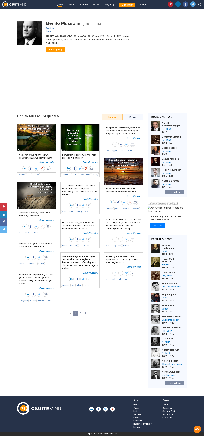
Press (122, 151)
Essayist (166, 264)
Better (108, 245)
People (86, 285)
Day (114, 245)
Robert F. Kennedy (171, 170)
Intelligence (23, 301)
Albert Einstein (170, 360)
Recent (132, 117)
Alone (79, 285)
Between (73, 245)
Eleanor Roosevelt (172, 327)
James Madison (170, 159)
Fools (49, 301)
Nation (41, 264)
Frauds (36, 233)
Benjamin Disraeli (171, 136)
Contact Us (167, 408)
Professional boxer (171, 286)
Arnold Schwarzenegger (171, 124)
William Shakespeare (169, 246)
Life (20, 233)
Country (130, 151)
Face (86, 211)
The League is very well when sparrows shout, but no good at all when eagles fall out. (122, 259)
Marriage (109, 209)
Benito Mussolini (46, 162)
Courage (65, 285)
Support (114, 151)
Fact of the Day (168, 417)
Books (96, 4)
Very (125, 279)
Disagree (35, 175)
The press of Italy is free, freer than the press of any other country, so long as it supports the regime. (123, 130)
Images (144, 4)
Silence (33, 301)
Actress (166, 353)
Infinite (82, 245)
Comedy (27, 233)
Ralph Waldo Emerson (168, 260)
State (117, 209)
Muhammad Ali (170, 283)
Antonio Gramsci (171, 181)
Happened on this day (142, 424)
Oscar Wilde (168, 272)
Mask (71, 211)
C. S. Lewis (167, 338)
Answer (41, 301)
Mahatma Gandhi (171, 316)
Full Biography (55, 49)
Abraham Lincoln (171, 372)
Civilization (31, 264)
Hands (65, 245)
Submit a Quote (169, 411)
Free (107, 151)
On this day (127, 4)
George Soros (169, 147)
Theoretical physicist (172, 364)
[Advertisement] (102, 87)
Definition (125, 209)
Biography (109, 4)
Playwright (167, 275)
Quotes (60, 4)
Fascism (135, 209)
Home (136, 405)
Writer (165, 308)
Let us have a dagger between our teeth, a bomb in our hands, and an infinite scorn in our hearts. (78, 225)
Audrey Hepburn (170, 349)
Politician (50, 28)
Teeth (89, 245)
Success (83, 4)
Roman (21, 264)
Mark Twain (168, 305)
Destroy (22, 175)
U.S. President (168, 375)
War (73, 285)
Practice (75, 175)
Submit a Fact (168, 414)
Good (108, 279)
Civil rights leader (170, 319)
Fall (113, 279)
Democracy (85, 175)
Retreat (126, 245)
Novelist (166, 342)
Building (79, 211)
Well (119, 279)
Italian (49, 31)
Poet (164, 251)
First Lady (167, 330)
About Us (166, 405)
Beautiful (65, 175)
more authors (174, 192)
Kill (119, 245)
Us (28, 175)
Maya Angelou (169, 294)
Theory (95, 175)
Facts (71, 4)
